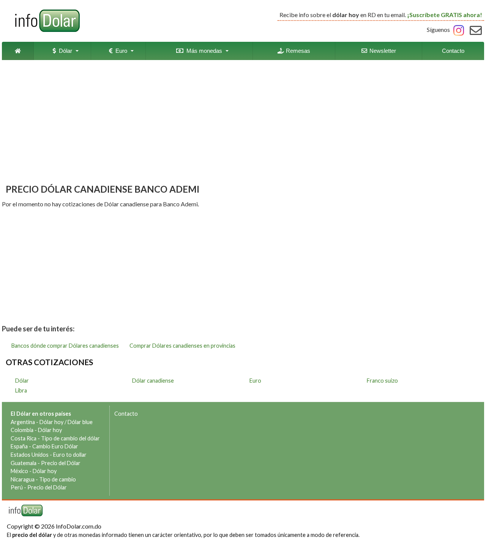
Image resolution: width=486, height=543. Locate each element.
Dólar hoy (51, 422)
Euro (119, 50)
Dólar (64, 50)
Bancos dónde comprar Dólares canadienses (65, 345)
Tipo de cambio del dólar (70, 438)
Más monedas (202, 50)
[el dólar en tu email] (475, 29)
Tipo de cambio (57, 479)
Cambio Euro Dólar (55, 446)
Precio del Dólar (60, 463)
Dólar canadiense (153, 380)
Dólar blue (80, 422)
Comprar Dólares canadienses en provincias (182, 345)
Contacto (453, 50)
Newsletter (382, 50)
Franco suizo (382, 380)
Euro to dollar (70, 454)
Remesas (297, 50)
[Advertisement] (243, 123)
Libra (21, 390)
